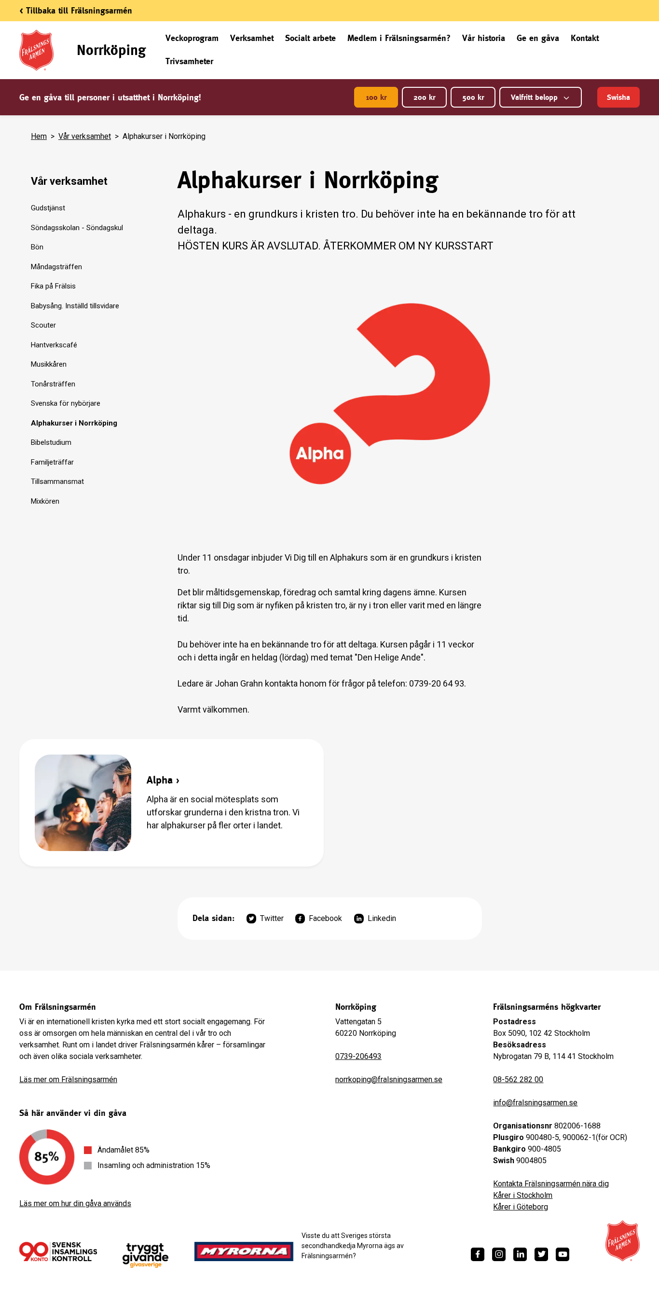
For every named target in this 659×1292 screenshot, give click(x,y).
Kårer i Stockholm (522, 1195)
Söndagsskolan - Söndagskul (77, 227)
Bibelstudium (51, 442)
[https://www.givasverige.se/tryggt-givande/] (145, 1255)
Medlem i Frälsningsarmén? (399, 38)
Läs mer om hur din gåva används (75, 1203)
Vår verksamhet (84, 136)
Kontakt (585, 38)
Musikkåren (49, 364)
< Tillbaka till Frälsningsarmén (75, 10)
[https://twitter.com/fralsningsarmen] (541, 1254)
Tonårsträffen (53, 384)
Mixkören (45, 501)
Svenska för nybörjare (65, 403)
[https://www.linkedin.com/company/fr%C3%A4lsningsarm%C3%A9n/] (520, 1254)
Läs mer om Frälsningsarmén (68, 1079)
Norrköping (111, 49)
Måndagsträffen (56, 266)
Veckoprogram (192, 38)
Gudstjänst (48, 208)
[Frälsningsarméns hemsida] (622, 1241)
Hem (39, 136)
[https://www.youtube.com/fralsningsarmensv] (562, 1254)
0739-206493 (358, 1056)
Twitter (272, 918)
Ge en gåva (538, 38)
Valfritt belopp (534, 97)
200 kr (424, 97)
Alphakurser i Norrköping (74, 423)
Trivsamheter (189, 61)
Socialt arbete (310, 38)
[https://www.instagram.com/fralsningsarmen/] (499, 1254)
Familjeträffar (52, 462)
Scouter (43, 325)
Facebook (325, 918)
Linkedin (382, 918)
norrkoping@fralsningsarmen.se (388, 1079)
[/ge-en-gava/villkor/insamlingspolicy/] (58, 1251)
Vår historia (483, 38)
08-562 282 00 (518, 1079)
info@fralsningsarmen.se (535, 1102)
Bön (37, 247)
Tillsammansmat (57, 481)
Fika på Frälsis (53, 286)
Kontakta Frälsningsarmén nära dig (551, 1183)
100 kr (376, 97)
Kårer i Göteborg (520, 1206)
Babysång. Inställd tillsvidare (75, 306)
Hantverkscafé (54, 345)
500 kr (473, 97)
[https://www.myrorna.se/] (244, 1251)
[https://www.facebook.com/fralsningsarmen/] (477, 1254)
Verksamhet (252, 38)
